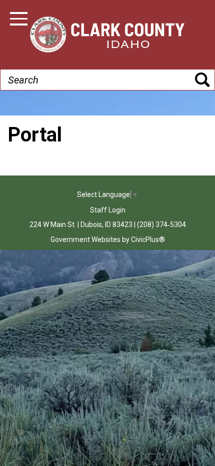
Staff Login (108, 210)
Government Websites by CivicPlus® (107, 240)
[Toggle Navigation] (19, 19)
